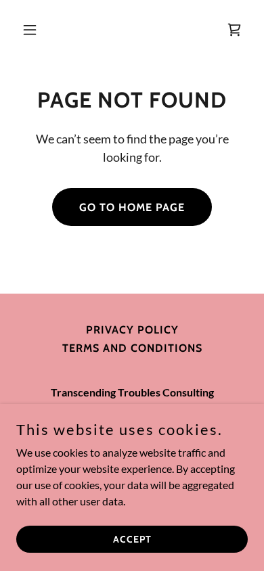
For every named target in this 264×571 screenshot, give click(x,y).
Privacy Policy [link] (132, 329)
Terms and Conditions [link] (132, 348)
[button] (33, 29)
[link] (234, 29)
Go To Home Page (132, 207)
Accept (132, 538)
